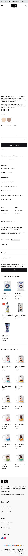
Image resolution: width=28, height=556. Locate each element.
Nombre (3, 252)
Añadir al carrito (14, 145)
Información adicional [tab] (8, 168)
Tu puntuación (5, 239)
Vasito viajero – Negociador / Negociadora (5, 337)
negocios (10, 158)
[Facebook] (2, 538)
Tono (3, 115)
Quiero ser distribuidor (6, 524)
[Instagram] (5, 538)
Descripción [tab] (5, 165)
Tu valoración (5, 244)
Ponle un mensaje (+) (9, 125)
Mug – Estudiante (19, 406)
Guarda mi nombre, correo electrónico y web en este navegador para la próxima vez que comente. (13, 265)
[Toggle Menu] (2, 6)
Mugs (9, 157)
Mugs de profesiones (17, 157)
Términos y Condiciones (6, 508)
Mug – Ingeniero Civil (7, 444)
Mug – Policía (5, 406)
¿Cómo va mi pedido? (6, 511)
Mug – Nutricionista (20, 464)
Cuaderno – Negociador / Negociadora (18, 295)
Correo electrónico (6, 258)
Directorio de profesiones (6, 522)
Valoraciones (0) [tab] (6, 172)
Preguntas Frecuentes (6, 506)
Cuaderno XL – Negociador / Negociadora (5, 295)
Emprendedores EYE (5, 527)
